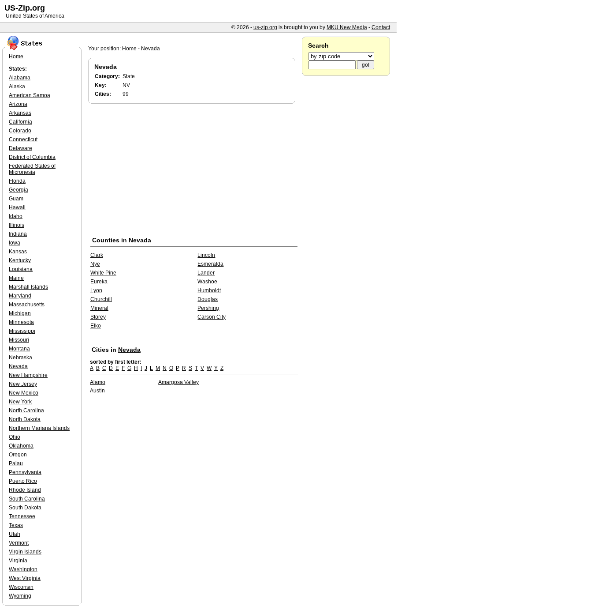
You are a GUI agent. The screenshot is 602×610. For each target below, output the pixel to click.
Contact (381, 27)
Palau (16, 463)
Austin (97, 391)
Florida (17, 181)
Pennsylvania (25, 472)
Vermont (19, 543)
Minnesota (21, 322)
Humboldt (209, 290)
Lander (206, 273)
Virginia (18, 560)
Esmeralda (210, 264)
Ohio (14, 437)
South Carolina (27, 499)
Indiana (18, 234)
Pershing (208, 308)
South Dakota (25, 508)
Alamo (97, 382)
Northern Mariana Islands (39, 428)
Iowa (14, 243)
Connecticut (23, 139)
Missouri (19, 340)
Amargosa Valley (178, 382)
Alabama (19, 78)
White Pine (103, 273)
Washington (23, 569)
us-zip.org (265, 27)
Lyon (96, 290)
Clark (96, 255)
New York (20, 402)
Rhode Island (25, 490)
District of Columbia (32, 157)
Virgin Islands (25, 552)
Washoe (207, 282)
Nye (95, 264)
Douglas (207, 299)
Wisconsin (21, 587)
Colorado (20, 131)
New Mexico (23, 393)
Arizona (18, 104)
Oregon (18, 455)
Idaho (15, 216)
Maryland (20, 296)
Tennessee (22, 516)
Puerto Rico (23, 481)
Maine (16, 278)
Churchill (101, 299)
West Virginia (25, 578)
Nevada (150, 48)
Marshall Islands (28, 287)
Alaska (17, 86)
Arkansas (20, 113)
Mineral (99, 308)
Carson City (211, 317)
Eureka (99, 282)
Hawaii (17, 207)
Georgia (18, 190)
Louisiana (21, 269)
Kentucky (20, 260)
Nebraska (20, 357)
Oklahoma (21, 446)
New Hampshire (28, 375)
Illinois (16, 225)
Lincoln (206, 255)
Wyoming (20, 596)
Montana (19, 349)
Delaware (20, 148)
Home (129, 48)
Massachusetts (27, 304)
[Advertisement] (194, 171)
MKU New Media (347, 27)
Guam (16, 199)
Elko (95, 326)
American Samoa (29, 95)
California (20, 122)
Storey (98, 317)
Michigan (20, 313)
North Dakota (25, 419)
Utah (14, 534)
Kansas (18, 252)
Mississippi (22, 331)
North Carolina (26, 410)
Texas (16, 525)
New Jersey (23, 384)
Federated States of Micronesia (32, 169)
